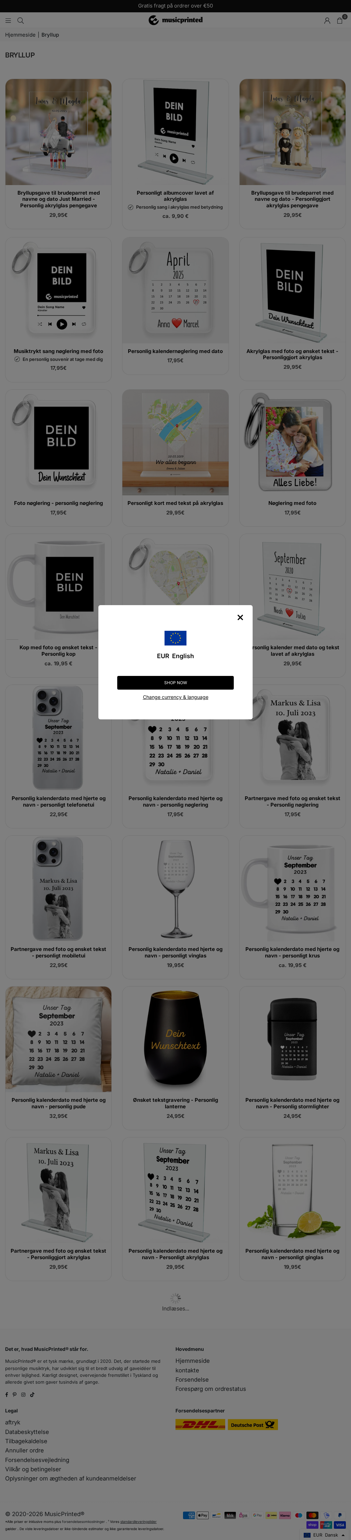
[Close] (240, 617)
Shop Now (175, 682)
